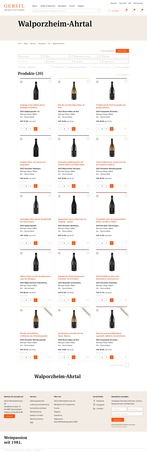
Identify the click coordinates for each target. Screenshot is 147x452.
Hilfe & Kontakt (138, 3)
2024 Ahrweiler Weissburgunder (109, 168)
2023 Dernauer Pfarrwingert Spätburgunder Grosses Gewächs (109, 225)
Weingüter (62, 6)
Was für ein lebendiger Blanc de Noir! (71, 106)
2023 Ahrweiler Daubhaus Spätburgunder (30, 168)
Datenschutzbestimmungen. (119, 426)
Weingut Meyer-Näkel (28, 114)
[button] (98, 11)
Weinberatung (35, 412)
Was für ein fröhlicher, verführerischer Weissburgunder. (34, 334)
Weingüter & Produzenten (64, 404)
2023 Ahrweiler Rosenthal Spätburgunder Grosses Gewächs (109, 283)
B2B (129, 3)
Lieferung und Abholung (39, 404)
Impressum (29, 450)
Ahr (49, 43)
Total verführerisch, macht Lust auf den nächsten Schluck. (111, 163)
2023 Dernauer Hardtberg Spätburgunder (68, 225)
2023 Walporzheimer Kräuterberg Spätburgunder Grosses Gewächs (33, 283)
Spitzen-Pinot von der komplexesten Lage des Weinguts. (35, 277)
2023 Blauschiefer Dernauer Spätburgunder (69, 168)
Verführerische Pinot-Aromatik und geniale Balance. (111, 106)
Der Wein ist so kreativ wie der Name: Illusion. (70, 334)
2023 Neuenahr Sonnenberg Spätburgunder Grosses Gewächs (71, 283)
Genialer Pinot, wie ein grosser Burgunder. (33, 163)
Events (72, 6)
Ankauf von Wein (36, 415)
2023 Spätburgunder (28, 225)
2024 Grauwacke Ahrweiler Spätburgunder (107, 340)
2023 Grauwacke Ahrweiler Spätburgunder (107, 111)
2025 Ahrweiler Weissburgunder (33, 340)
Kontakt (9, 416)
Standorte (113, 3)
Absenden (118, 420)
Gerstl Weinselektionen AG (64, 401)
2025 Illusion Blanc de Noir (68, 340)
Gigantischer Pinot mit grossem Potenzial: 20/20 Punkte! (71, 277)
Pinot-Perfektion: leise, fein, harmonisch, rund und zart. (107, 277)
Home (19, 43)
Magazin (81, 6)
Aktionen (33, 43)
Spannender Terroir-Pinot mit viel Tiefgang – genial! (72, 220)
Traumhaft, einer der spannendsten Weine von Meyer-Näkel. (111, 220)
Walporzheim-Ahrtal (58, 43)
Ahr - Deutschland (27, 117)
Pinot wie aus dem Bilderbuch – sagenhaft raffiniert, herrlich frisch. (111, 334)
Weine (26, 43)
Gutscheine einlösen (38, 408)
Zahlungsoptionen (37, 401)
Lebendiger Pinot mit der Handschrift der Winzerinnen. (35, 220)
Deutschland (41, 43)
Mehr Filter (122, 51)
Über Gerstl (122, 3)
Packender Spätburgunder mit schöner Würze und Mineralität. (71, 163)
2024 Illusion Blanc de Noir (68, 111)
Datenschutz (37, 450)
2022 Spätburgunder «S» (30, 111)
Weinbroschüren (36, 419)
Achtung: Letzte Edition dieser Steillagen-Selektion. (32, 106)
